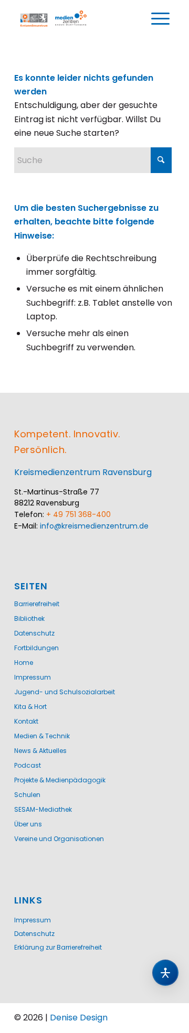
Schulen (27, 794)
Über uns (28, 824)
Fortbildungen (36, 647)
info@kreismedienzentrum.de (94, 526)
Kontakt (26, 721)
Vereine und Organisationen (59, 838)
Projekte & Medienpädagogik (60, 780)
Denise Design (79, 1018)
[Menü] (160, 19)
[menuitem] (160, 19)
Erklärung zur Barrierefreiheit (58, 947)
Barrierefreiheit (36, 603)
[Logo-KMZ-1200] (53, 19)
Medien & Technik (42, 735)
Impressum (32, 677)
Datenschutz (34, 633)
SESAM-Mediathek (43, 809)
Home (23, 662)
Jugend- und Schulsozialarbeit (64, 691)
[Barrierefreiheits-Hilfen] (165, 973)
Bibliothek (29, 618)
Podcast (27, 765)
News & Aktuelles (40, 750)
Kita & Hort (30, 706)
